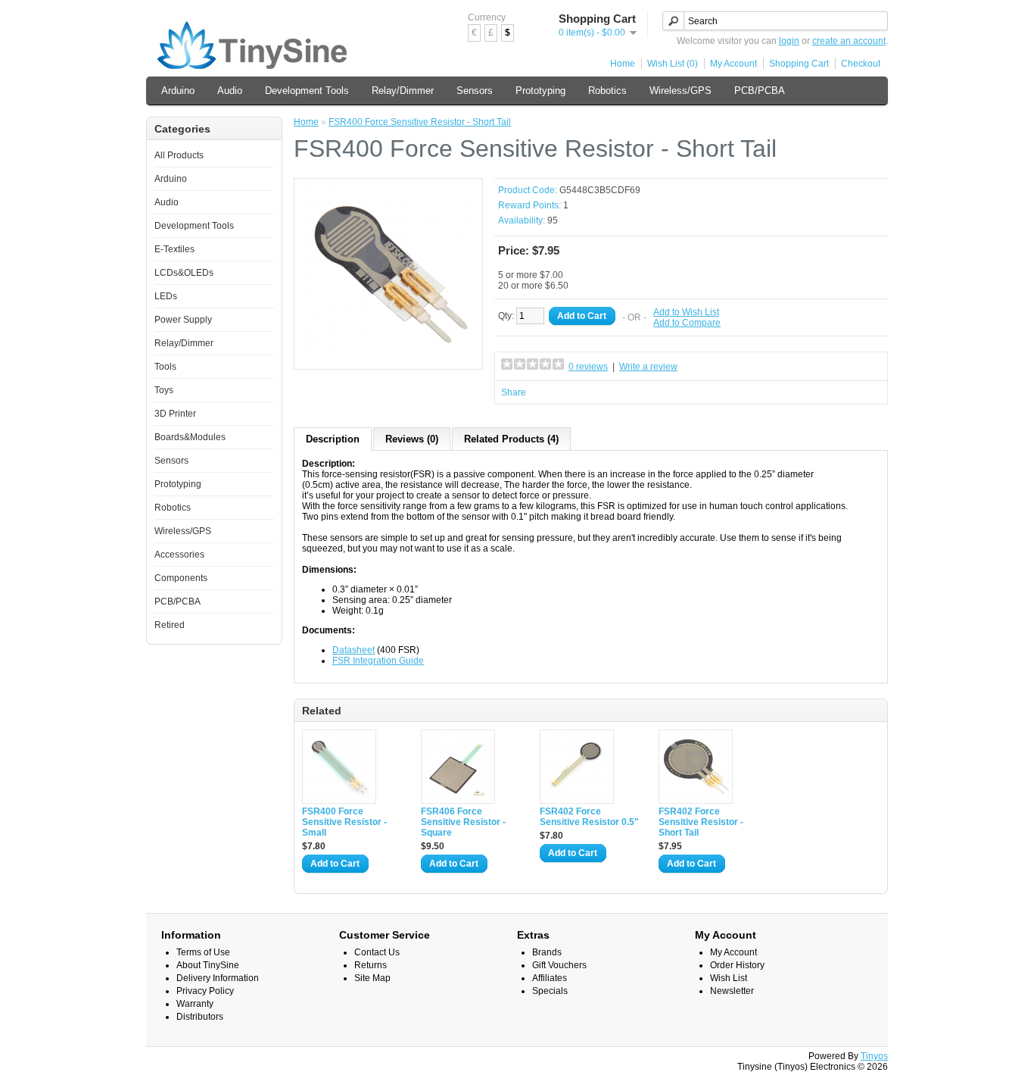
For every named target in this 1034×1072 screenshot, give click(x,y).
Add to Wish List (686, 312)
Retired (169, 625)
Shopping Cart (799, 63)
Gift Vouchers (559, 965)
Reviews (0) (411, 439)
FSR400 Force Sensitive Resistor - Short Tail (420, 122)
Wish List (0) (672, 63)
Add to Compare (687, 322)
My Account (733, 63)
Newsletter (732, 991)
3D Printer (175, 413)
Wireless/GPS (680, 90)
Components (180, 578)
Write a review (648, 366)
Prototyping (540, 90)
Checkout (860, 63)
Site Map (372, 978)
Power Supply (183, 319)
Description (333, 439)
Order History (737, 965)
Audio (229, 90)
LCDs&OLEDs (183, 272)
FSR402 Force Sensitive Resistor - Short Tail (701, 822)
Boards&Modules (190, 437)
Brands (547, 952)
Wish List (728, 978)
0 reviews (588, 366)
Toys (163, 390)
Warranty (194, 1004)
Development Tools (307, 90)
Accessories (179, 554)
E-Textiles (174, 249)
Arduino (178, 90)
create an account (849, 41)
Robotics (607, 90)
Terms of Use (203, 952)
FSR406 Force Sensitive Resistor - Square (463, 822)
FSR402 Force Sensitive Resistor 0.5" (589, 816)
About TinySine (207, 965)
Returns (370, 965)
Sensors (474, 90)
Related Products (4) (511, 439)
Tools (165, 366)
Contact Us (377, 952)
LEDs (165, 296)
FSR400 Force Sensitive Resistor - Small (344, 822)
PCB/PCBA (759, 90)
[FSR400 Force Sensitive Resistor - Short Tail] (388, 356)
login (789, 41)
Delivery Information (217, 978)
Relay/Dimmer (403, 90)
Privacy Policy (205, 991)
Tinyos (874, 1056)
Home (622, 63)
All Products (179, 155)
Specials (550, 991)
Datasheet (353, 650)
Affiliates (549, 978)
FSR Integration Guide (378, 660)
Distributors (199, 1016)
